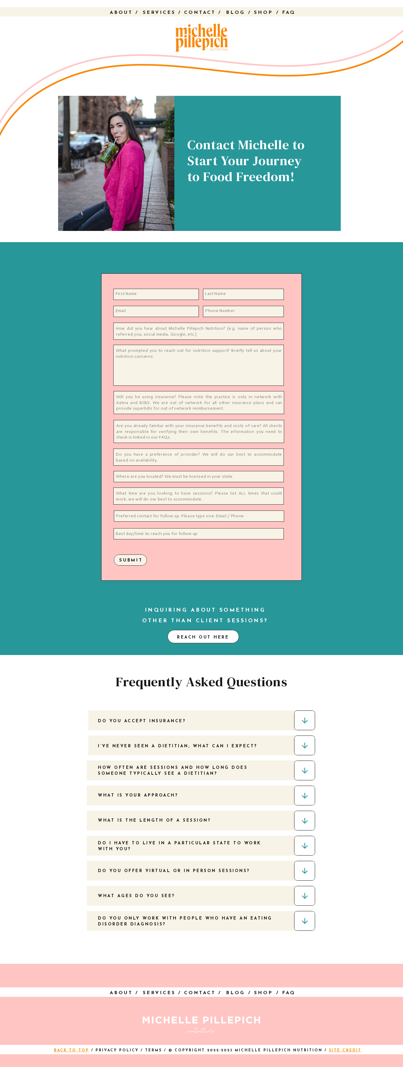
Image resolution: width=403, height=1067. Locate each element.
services (159, 12)
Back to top (71, 1050)
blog (235, 12)
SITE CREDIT (345, 1050)
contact (200, 12)
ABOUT (121, 12)
